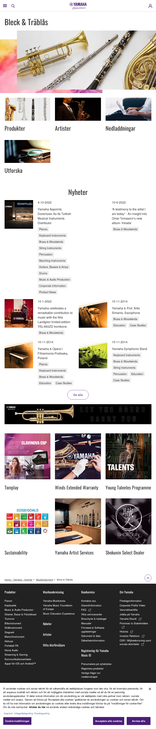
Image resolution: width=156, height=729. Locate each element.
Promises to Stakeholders (134, 623)
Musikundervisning (53, 592)
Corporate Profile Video (132, 605)
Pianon (8, 601)
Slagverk (9, 632)
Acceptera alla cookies (108, 721)
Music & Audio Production (19, 610)
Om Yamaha (126, 592)
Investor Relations (130, 636)
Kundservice (88, 592)
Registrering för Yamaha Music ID (95, 652)
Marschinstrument (14, 636)
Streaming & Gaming (16, 654)
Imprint (8, 713)
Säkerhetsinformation (93, 640)
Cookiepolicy (42, 713)
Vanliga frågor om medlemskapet (90, 674)
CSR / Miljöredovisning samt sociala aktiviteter (135, 642)
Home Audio (11, 650)
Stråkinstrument (13, 627)
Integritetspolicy (23, 713)
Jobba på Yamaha (129, 614)
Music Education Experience (59, 613)
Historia (124, 631)
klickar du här (37, 707)
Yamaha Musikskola (54, 601)
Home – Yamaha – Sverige (18, 579)
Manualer (86, 623)
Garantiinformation (91, 605)
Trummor (9, 618)
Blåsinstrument (13, 623)
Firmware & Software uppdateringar (92, 629)
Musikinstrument (44, 579)
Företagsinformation (131, 601)
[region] (78, 706)
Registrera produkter (92, 668)
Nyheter (47, 623)
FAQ (83, 610)
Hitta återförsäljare (54, 645)
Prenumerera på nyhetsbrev (96, 664)
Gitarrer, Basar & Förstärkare (20, 614)
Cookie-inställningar (17, 721)
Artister (47, 634)
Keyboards (10, 605)
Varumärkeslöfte (129, 610)
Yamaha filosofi (128, 618)
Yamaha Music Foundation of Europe (57, 607)
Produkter (10, 592)
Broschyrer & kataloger (94, 618)
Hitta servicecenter (91, 614)
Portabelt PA (11, 645)
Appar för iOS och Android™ (20, 663)
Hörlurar (9, 641)
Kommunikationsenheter (18, 659)
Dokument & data (90, 636)
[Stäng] (150, 689)
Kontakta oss (88, 601)
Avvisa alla (138, 721)
